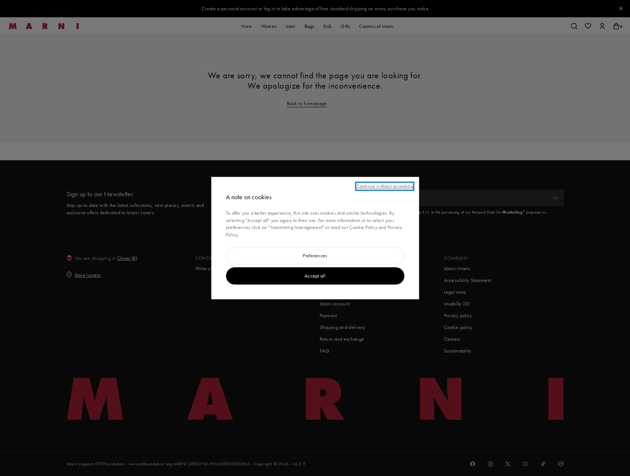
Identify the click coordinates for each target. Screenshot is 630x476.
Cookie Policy (363, 227)
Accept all (315, 275)
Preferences (315, 256)
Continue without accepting (384, 186)
